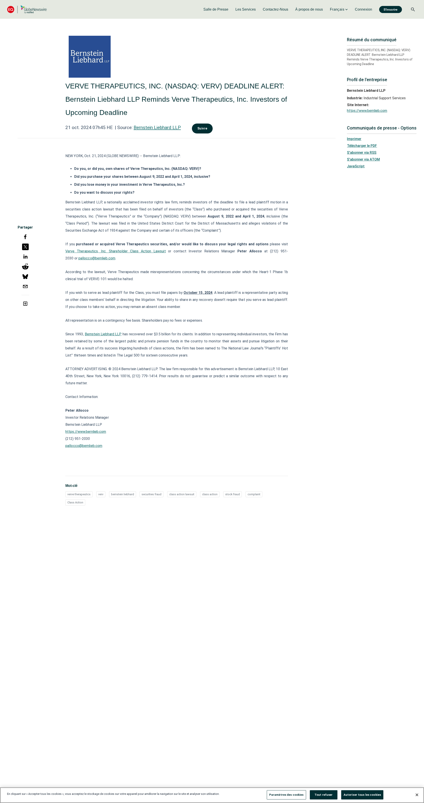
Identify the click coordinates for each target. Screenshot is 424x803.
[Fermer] (417, 795)
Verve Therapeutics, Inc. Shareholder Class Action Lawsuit (115, 251)
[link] (215, 9)
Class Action (75, 502)
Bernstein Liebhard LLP (157, 127)
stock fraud (232, 494)
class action (210, 494)
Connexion (363, 9)
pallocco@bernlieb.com (96, 258)
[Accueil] (27, 9)
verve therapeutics (79, 494)
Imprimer (354, 139)
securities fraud (151, 494)
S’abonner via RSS (361, 152)
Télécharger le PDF (362, 146)
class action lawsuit (181, 494)
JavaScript (356, 166)
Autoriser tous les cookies (362, 794)
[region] (212, 795)
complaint (254, 494)
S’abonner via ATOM (363, 159)
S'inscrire (391, 9)
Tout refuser (323, 794)
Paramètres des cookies (286, 794)
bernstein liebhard (122, 494)
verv (100, 494)
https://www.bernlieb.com (85, 432)
